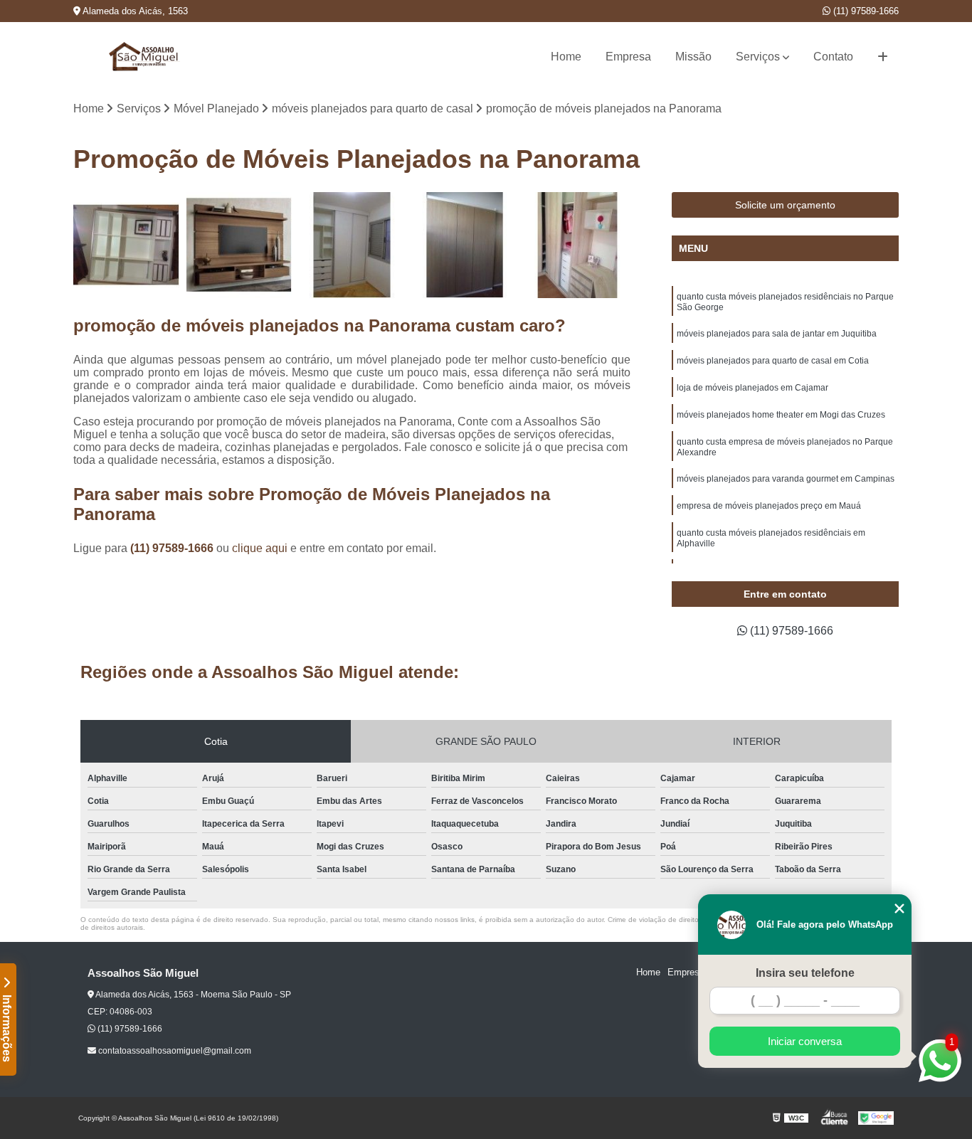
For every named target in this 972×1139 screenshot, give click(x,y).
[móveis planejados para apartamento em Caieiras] (465, 245)
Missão (693, 57)
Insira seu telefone (805, 973)
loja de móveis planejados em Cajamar (752, 388)
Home (566, 57)
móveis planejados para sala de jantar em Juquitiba (777, 334)
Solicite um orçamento (785, 205)
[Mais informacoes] (883, 56)
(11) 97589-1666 (864, 11)
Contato (833, 57)
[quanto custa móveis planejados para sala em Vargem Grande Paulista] (239, 245)
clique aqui (259, 548)
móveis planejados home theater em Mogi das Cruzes (781, 415)
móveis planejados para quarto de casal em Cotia (773, 361)
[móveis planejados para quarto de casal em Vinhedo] (126, 245)
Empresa (628, 57)
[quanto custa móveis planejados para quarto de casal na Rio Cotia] (577, 245)
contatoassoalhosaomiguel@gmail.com (173, 1051)
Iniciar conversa (805, 1041)
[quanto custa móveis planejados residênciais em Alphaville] (352, 245)
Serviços (758, 57)
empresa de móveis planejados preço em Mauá (769, 506)
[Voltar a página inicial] (144, 56)
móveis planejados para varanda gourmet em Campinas (785, 479)
